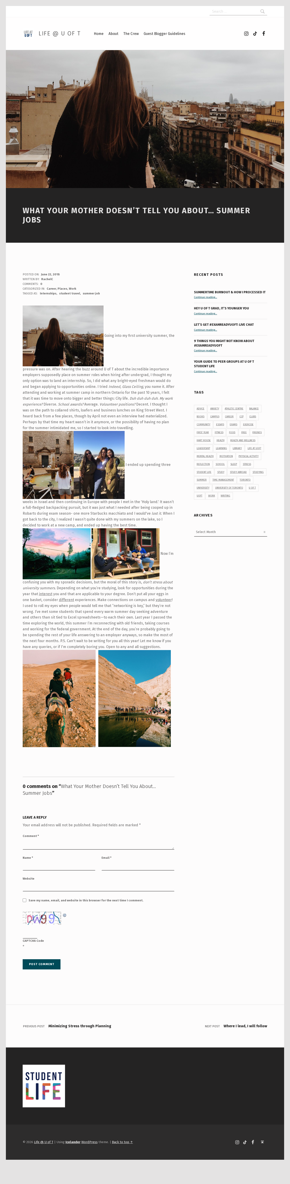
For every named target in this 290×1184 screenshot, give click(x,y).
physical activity (249, 456)
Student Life (204, 472)
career (229, 416)
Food (232, 432)
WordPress (89, 1142)
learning (221, 448)
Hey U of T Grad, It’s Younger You (222, 308)
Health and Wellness (242, 440)
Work (72, 288)
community (203, 424)
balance (254, 408)
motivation (226, 456)
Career (51, 288)
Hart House (204, 440)
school (220, 464)
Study (220, 472)
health (221, 440)
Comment (31, 836)
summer (202, 479)
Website (28, 878)
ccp (241, 416)
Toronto (245, 479)
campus (214, 416)
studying (258, 472)
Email (106, 857)
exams (233, 424)
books (200, 416)
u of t (252, 487)
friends (257, 432)
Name (28, 857)
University (203, 487)
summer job (91, 293)
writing (225, 495)
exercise (248, 424)
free (244, 432)
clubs (252, 416)
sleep (233, 464)
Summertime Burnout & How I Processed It (230, 292)
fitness (219, 432)
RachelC (47, 279)
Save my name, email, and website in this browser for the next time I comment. (86, 900)
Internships (48, 293)
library (237, 448)
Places (62, 288)
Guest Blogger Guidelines (164, 34)
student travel (69, 293)
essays (220, 424)
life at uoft (254, 448)
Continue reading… (205, 297)
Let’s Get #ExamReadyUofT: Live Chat (224, 325)
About (113, 34)
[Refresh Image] (64, 914)
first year (203, 432)
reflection (203, 464)
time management (223, 479)
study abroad (238, 472)
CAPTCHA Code (33, 940)
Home (99, 34)
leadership (203, 448)
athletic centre (234, 408)
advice (200, 408)
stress (247, 464)
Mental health (205, 456)
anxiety (214, 408)
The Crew (131, 34)
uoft (199, 495)
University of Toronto (229, 487)
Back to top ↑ (122, 1142)
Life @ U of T (60, 33)
